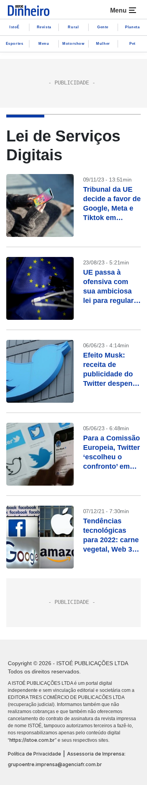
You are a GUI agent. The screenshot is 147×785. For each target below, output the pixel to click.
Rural (73, 27)
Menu (43, 44)
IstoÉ (14, 27)
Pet (132, 44)
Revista (44, 27)
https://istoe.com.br (32, 740)
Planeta (132, 27)
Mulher (103, 44)
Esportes (15, 44)
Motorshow (73, 44)
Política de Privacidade (34, 754)
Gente (103, 27)
